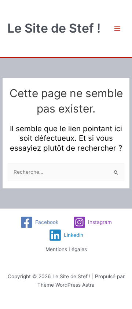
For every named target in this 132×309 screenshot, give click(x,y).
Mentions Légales (66, 249)
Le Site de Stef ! (53, 28)
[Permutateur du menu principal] (117, 28)
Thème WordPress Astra (66, 285)
